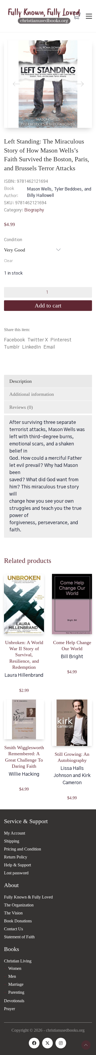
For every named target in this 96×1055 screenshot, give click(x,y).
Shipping (11, 841)
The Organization (19, 905)
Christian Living (17, 961)
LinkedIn (31, 347)
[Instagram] (60, 1043)
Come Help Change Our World (72, 645)
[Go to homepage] (44, 16)
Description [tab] (20, 381)
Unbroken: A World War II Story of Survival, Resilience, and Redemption (24, 655)
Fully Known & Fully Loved (28, 897)
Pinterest (60, 340)
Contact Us (13, 929)
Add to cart (48, 305)
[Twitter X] (47, 1043)
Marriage (15, 984)
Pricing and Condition (22, 849)
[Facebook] (34, 1043)
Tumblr (11, 347)
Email (49, 347)
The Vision (13, 913)
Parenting (16, 992)
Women (14, 968)
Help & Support (17, 865)
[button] (89, 16)
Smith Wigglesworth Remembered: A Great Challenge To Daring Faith (24, 757)
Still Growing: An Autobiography (72, 757)
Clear (8, 261)
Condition (13, 240)
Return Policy (15, 857)
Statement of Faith (19, 937)
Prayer (9, 1008)
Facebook (14, 340)
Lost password (16, 873)
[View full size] (12, 48)
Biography (34, 210)
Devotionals (14, 1000)
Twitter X (37, 340)
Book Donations (18, 921)
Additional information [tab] (31, 394)
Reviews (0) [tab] (21, 407)
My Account (14, 833)
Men (12, 976)
